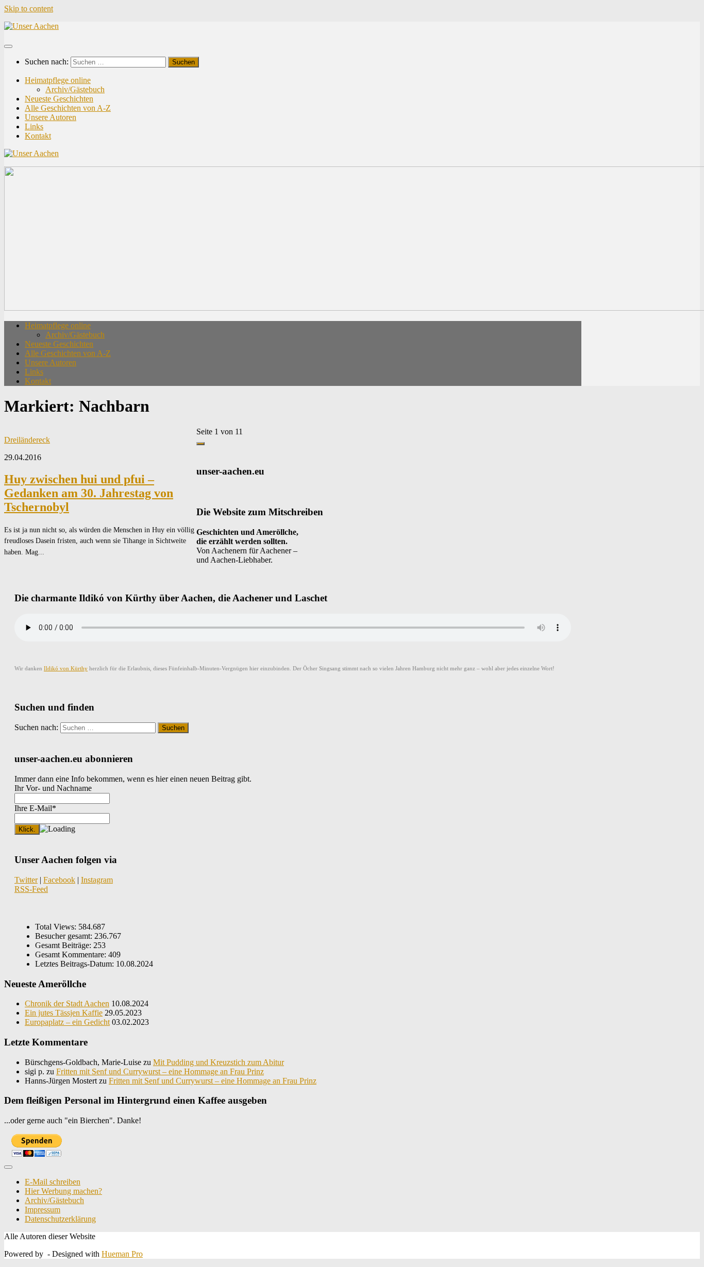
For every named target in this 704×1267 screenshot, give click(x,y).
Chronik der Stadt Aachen (67, 1003)
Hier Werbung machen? (63, 1191)
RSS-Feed (31, 889)
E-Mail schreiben (52, 1181)
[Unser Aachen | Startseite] (31, 26)
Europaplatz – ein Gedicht (67, 1022)
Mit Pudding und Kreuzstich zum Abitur (218, 1062)
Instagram (97, 879)
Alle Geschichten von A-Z (68, 108)
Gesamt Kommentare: (71, 954)
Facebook (59, 879)
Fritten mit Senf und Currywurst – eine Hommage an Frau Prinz (160, 1071)
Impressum (42, 1209)
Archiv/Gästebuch (75, 89)
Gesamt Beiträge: (64, 945)
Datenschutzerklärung (60, 1218)
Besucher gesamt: (64, 936)
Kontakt (38, 135)
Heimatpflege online (58, 80)
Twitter (26, 879)
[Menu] (8, 46)
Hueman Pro (122, 1253)
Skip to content (28, 8)
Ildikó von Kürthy (66, 668)
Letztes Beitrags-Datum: (75, 963)
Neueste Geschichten (59, 98)
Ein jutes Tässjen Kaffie (64, 1012)
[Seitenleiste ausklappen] (200, 443)
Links (34, 126)
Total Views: (56, 926)
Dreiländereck (27, 439)
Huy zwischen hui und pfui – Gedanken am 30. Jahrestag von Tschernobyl (88, 493)
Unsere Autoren (50, 117)
